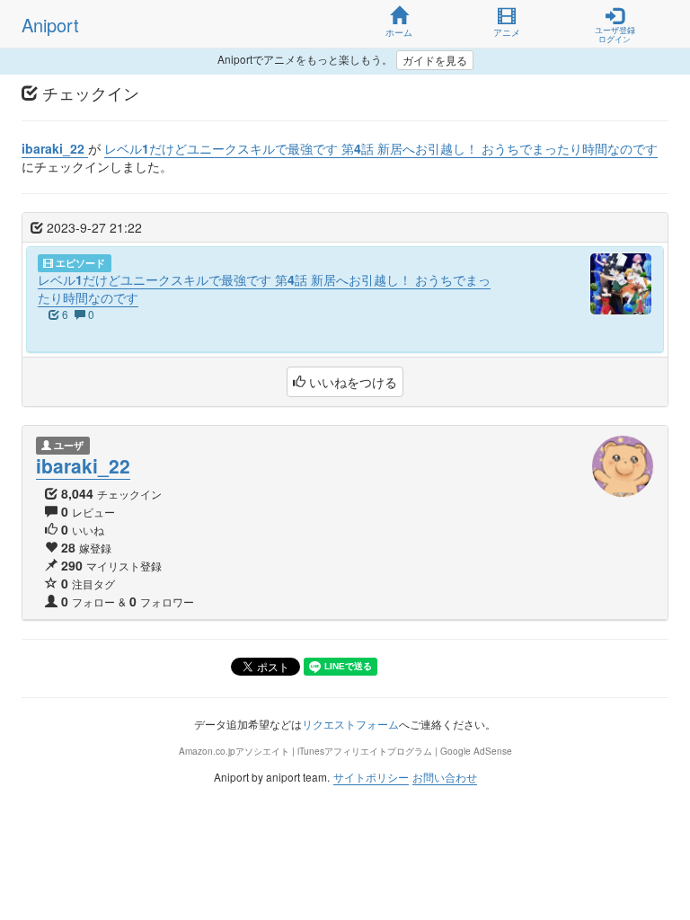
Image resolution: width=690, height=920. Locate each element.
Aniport (50, 25)
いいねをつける (351, 382)
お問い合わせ (444, 776)
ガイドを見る (434, 59)
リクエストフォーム (350, 723)
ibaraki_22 (83, 465)
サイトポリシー (371, 776)
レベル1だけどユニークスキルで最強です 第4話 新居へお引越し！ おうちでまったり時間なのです (264, 288)
